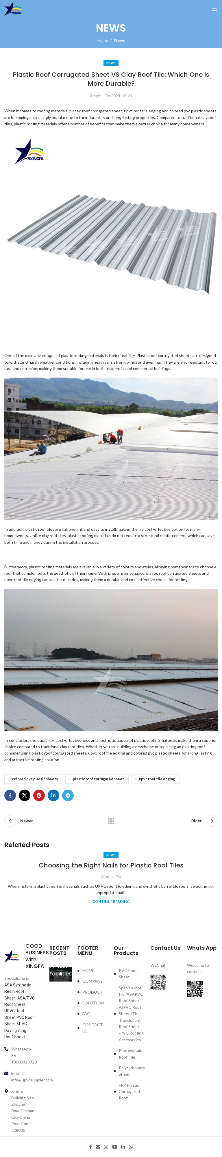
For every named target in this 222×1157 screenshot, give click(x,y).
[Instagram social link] (106, 1147)
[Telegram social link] (68, 795)
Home (102, 40)
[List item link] (92, 970)
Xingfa (95, 95)
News (119, 40)
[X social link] (24, 795)
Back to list (111, 821)
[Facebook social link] (10, 795)
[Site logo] (13, 8)
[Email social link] (98, 1147)
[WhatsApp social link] (131, 1147)
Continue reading (111, 902)
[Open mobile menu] (215, 8)
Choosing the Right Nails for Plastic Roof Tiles (111, 865)
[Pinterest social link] (39, 795)
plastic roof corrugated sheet (98, 779)
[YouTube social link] (114, 1147)
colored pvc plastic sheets (35, 779)
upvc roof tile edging (157, 779)
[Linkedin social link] (53, 795)
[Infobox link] (19, 956)
